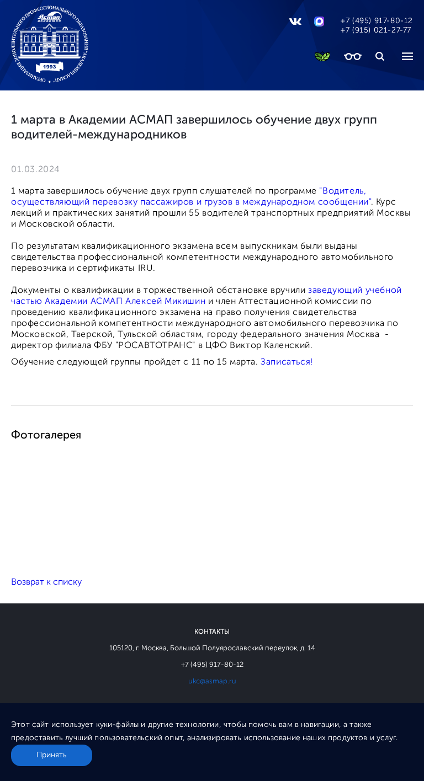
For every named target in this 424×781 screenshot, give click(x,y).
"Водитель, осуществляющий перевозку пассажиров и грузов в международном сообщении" (191, 196)
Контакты (212, 631)
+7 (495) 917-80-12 (377, 20)
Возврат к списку (46, 581)
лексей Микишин (168, 301)
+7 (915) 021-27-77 (376, 30)
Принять (51, 754)
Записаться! (287, 361)
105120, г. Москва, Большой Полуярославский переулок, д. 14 (212, 648)
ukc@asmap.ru (212, 681)
